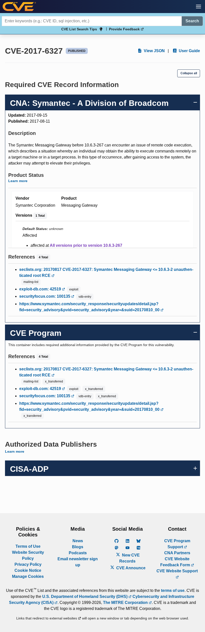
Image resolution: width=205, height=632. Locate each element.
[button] (199, 7)
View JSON (154, 51)
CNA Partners (177, 553)
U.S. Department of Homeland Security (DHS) (85, 596)
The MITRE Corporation (126, 602)
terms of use (172, 590)
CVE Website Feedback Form (175, 562)
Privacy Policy (28, 564)
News (77, 541)
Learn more (18, 181)
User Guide (189, 51)
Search (192, 21)
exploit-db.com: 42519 (40, 289)
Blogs (77, 547)
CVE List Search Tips (79, 29)
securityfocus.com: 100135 (45, 296)
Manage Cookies (28, 576)
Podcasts (78, 553)
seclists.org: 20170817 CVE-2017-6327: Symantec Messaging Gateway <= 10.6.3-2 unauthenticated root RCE (106, 272)
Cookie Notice (27, 570)
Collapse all (188, 73)
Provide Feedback (125, 29)
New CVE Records (129, 558)
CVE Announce (130, 568)
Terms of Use (28, 546)
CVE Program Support (177, 544)
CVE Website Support (177, 571)
